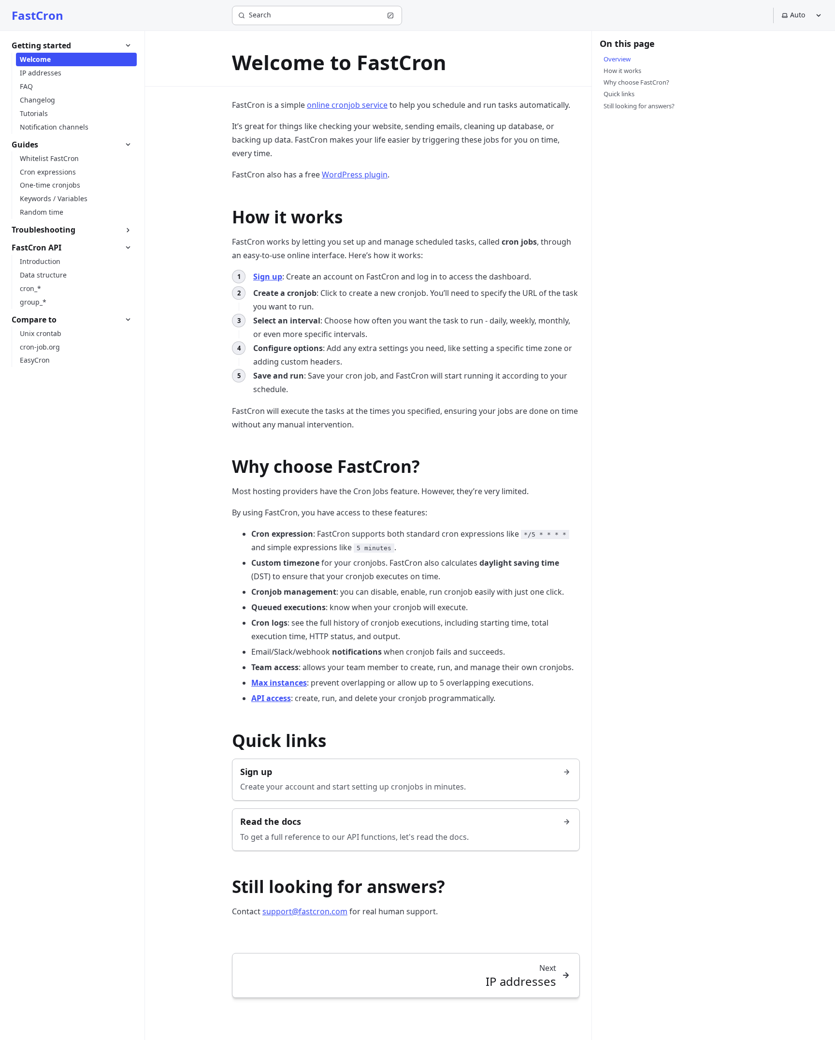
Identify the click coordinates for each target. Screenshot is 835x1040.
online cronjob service (347, 105)
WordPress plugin (355, 174)
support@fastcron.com (304, 911)
